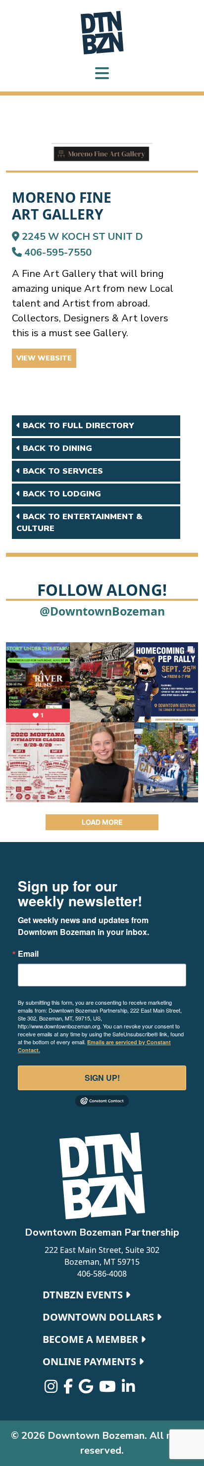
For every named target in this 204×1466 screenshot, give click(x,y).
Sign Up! (102, 1077)
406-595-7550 (57, 252)
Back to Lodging (60, 494)
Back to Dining (56, 448)
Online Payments (91, 1361)
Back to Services (61, 471)
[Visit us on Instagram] (52, 1388)
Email (28, 954)
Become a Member (92, 1339)
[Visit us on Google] (87, 1388)
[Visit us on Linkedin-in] (128, 1388)
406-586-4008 (102, 1273)
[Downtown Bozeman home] (102, 1175)
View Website (44, 358)
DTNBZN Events (84, 1294)
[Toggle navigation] (102, 74)
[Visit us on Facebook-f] (69, 1388)
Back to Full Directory (77, 425)
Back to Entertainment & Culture (79, 522)
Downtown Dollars (99, 1317)
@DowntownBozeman (102, 611)
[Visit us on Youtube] (108, 1388)
